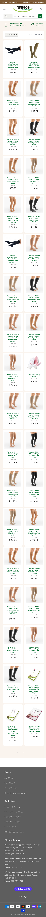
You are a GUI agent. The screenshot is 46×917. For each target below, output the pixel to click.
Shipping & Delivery (12, 807)
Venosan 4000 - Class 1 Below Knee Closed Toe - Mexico (13, 103)
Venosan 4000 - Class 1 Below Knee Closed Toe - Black (13, 688)
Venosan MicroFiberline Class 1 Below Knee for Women (34, 64)
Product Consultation (12, 817)
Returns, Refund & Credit (14, 812)
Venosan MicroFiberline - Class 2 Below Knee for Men (13, 259)
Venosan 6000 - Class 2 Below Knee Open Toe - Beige (34, 337)
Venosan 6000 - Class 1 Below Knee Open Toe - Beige (13, 180)
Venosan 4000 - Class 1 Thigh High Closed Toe (34, 532)
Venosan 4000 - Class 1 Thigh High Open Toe (34, 180)
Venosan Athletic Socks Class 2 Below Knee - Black (34, 219)
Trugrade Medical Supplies (26, 914)
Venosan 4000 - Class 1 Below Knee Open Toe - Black (34, 142)
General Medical (10, 788)
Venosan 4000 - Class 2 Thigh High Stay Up (13, 377)
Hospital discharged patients (15, 793)
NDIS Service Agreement (14, 832)
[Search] (40, 16)
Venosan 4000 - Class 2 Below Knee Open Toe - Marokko (13, 298)
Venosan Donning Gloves (34, 375)
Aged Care (8, 778)
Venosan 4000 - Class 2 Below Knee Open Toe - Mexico (13, 416)
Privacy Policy (10, 827)
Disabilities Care (10, 783)
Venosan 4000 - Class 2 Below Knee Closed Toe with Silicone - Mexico (13, 610)
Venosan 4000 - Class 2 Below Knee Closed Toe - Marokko (34, 416)
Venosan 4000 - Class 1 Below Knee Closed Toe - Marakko (34, 103)
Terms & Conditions (12, 822)
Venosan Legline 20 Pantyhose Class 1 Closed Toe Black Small (34, 728)
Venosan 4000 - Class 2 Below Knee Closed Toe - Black (13, 649)
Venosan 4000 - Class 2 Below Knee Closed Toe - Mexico (34, 258)
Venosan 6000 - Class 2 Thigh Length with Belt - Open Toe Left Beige (34, 689)
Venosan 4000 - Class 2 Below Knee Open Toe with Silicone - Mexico (13, 338)
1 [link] (17, 752)
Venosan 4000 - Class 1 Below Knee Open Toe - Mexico (13, 142)
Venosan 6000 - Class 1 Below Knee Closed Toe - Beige (13, 570)
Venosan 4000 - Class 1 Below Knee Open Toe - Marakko (13, 493)
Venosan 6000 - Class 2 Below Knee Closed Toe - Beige (34, 570)
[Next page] (29, 752)
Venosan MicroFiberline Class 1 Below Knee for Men (13, 64)
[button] (4, 8)
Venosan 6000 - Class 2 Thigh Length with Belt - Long (13, 730)
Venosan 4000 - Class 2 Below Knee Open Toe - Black (34, 298)
